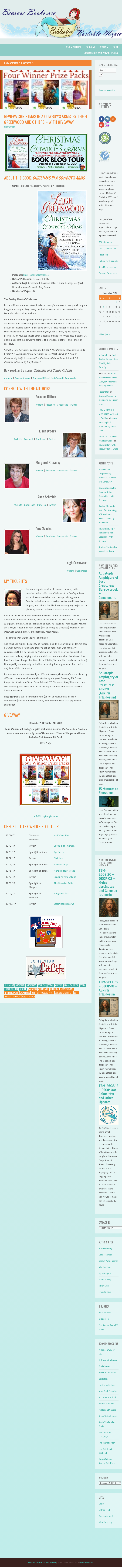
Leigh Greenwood (11, 993)
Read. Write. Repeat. (108, 1416)
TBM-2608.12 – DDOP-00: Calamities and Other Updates (108, 1094)
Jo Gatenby (103, 355)
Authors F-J (20, 985)
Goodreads (70, 378)
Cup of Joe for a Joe (107, 248)
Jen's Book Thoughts (108, 1391)
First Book (103, 255)
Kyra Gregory (105, 1273)
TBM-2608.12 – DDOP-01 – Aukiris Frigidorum (108, 988)
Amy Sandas (32, 989)
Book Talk (42, 985)
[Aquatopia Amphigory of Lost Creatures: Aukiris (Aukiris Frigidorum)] (108, 719)
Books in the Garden (64, 845)
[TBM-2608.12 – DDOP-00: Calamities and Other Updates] (108, 1124)
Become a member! (107, 90)
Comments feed (106, 1516)
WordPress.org (105, 1522)
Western (23, 989)
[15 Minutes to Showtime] (108, 806)
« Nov (101, 334)
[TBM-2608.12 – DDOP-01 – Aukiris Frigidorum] (108, 1016)
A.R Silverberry (105, 1248)
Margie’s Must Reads (64, 870)
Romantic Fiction (11, 989)
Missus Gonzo (61, 864)
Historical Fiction (71, 985)
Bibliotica (58, 858)
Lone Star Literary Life (63, 993)
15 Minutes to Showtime (108, 791)
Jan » (107, 334)
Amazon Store (105, 1313)
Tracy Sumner (105, 1292)
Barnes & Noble (22, 378)
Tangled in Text (61, 893)
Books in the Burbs (107, 1372)
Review (82, 985)
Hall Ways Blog (61, 835)
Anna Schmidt (43, 989)
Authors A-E (9, 985)
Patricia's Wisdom (106, 1403)
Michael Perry (105, 1279)
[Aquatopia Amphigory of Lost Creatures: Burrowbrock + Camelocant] (108, 619)
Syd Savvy (59, 852)
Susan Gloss (104, 1286)
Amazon (8, 378)
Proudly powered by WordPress (42, 1562)
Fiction (50, 985)
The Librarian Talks (63, 883)
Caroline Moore (87, 1562)
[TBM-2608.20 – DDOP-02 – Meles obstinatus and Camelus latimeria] (108, 916)
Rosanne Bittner (28, 996)
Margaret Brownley (12, 996)
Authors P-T (31, 985)
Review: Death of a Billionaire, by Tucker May (108, 400)
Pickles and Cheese (107, 1410)
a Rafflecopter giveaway (46, 816)
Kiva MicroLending (107, 267)
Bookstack (103, 1379)
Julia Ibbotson (105, 1267)
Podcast (90, 47)
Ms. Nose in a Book (107, 1397)
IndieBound (57, 378)
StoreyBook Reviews (64, 903)
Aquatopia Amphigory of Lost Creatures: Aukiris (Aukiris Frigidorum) (108, 685)
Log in (101, 1504)
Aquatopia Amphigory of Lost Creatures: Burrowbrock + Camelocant (108, 585)
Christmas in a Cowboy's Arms (61, 989)
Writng (104, 47)
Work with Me (73, 47)
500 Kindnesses (106, 242)
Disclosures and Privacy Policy (101, 53)
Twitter (73, 404)
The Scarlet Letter (107, 1443)
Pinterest (42, 505)
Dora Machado (105, 1255)
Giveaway (58, 985)
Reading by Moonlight (65, 877)
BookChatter (104, 1366)
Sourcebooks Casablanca (36, 275)
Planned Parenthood (108, 273)
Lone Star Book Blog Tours (42, 993)
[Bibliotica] (61, 41)
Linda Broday (25, 993)
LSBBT (76, 993)
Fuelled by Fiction (107, 1385)
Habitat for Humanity (108, 261)
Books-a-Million (41, 378)
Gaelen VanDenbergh (108, 1261)
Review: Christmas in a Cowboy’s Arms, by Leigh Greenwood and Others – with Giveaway (45, 119)
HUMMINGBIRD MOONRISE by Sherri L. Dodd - (108, 414)
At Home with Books (108, 1360)
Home (115, 47)
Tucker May (104, 392)
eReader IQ (104, 1319)
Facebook (50, 404)
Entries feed (104, 1510)
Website (39, 404)
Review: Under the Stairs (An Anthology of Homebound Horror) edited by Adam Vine (108, 514)
